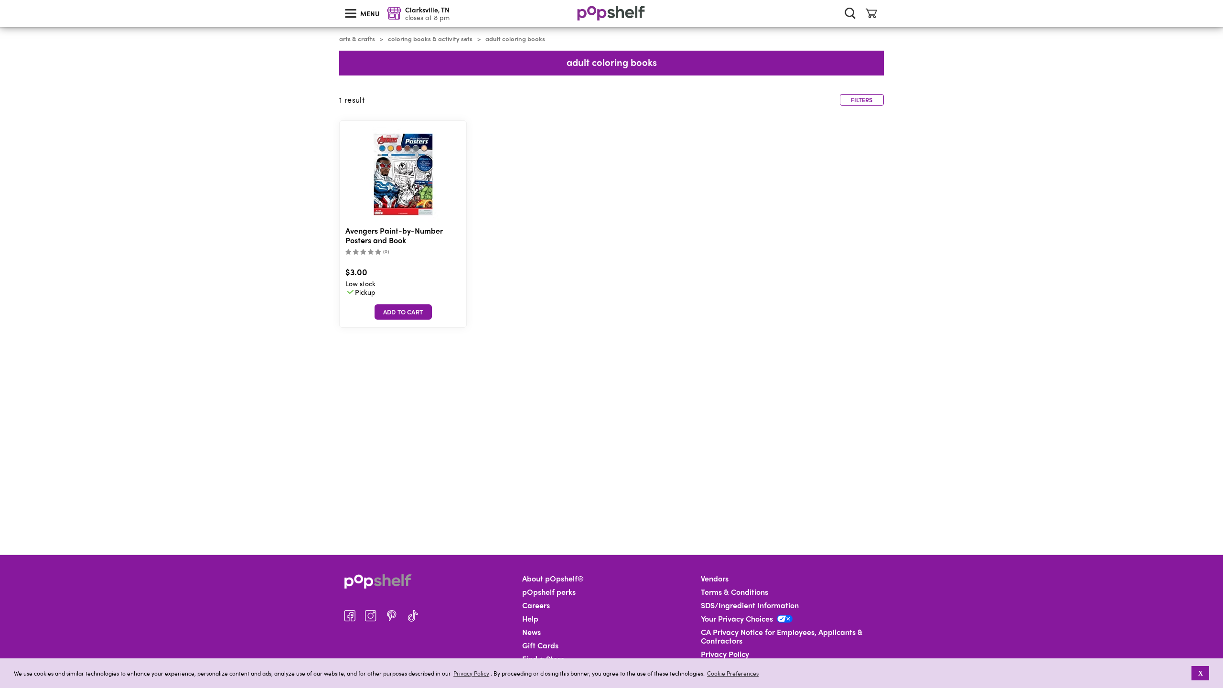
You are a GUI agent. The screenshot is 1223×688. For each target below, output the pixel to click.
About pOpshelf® (553, 578)
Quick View (403, 174)
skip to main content (4, 0)
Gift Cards (540, 645)
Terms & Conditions (734, 592)
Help (530, 618)
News (531, 632)
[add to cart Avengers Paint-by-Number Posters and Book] (403, 312)
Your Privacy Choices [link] (737, 618)
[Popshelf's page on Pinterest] (391, 616)
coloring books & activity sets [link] (430, 38)
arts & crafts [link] (357, 38)
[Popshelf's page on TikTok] (412, 616)
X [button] (1200, 673)
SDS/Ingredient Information (750, 605)
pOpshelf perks (549, 592)
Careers (536, 605)
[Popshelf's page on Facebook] (349, 616)
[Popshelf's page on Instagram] (370, 616)
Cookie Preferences (733, 673)
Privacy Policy (471, 673)
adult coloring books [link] (515, 38)
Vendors (715, 578)
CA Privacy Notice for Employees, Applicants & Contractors (782, 636)
